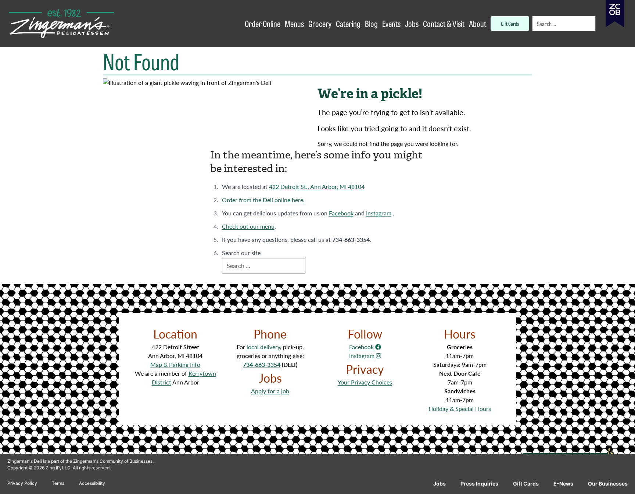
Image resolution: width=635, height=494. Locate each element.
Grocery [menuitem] (319, 23)
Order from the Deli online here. (263, 200)
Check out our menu (248, 226)
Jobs (439, 483)
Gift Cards (526, 483)
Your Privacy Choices (365, 382)
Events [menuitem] (391, 23)
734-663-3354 (261, 364)
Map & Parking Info (175, 364)
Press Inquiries (479, 483)
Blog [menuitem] (371, 23)
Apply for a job (270, 391)
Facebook (341, 213)
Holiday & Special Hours (459, 408)
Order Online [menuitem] (262, 23)
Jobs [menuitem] (412, 23)
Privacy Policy (22, 483)
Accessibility (92, 483)
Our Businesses (608, 483)
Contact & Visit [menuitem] (443, 23)
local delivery (263, 347)
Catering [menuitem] (348, 23)
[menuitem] (564, 23)
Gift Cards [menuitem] (510, 23)
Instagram (378, 213)
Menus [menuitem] (294, 23)
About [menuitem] (477, 23)
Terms (58, 483)
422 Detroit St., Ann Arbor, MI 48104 (317, 186)
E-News (563, 483)
